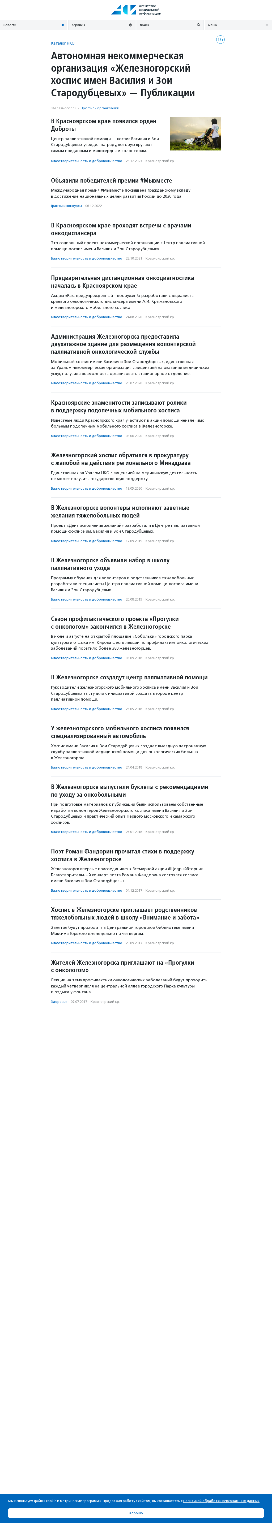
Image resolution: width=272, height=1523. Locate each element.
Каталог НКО (63, 43)
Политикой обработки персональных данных (221, 1501)
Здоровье (59, 1002)
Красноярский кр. (160, 161)
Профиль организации (99, 108)
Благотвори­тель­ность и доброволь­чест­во (86, 161)
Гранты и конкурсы (66, 206)
